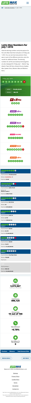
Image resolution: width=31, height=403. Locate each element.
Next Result (26, 358)
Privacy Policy (15, 376)
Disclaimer (15, 386)
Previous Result (6, 358)
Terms (15, 383)
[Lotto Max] (2, 7)
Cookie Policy (15, 379)
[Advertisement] (15, 25)
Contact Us (15, 389)
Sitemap (15, 373)
